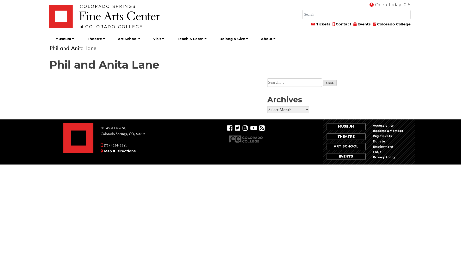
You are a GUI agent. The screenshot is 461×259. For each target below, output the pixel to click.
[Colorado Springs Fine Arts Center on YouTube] (253, 128)
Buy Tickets (382, 136)
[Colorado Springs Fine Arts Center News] (262, 128)
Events (364, 24)
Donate (379, 141)
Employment (383, 146)
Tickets (322, 24)
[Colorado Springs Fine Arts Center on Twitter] (237, 128)
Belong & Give (232, 39)
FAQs (377, 152)
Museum (63, 39)
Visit (157, 39)
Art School (127, 39)
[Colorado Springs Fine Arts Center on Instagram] (245, 128)
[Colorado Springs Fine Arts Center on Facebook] (229, 128)
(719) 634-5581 (115, 145)
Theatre (94, 39)
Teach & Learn (190, 39)
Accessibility (383, 125)
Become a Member (388, 131)
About (267, 39)
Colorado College (393, 24)
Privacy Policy (384, 157)
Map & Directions (120, 151)
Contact (343, 24)
